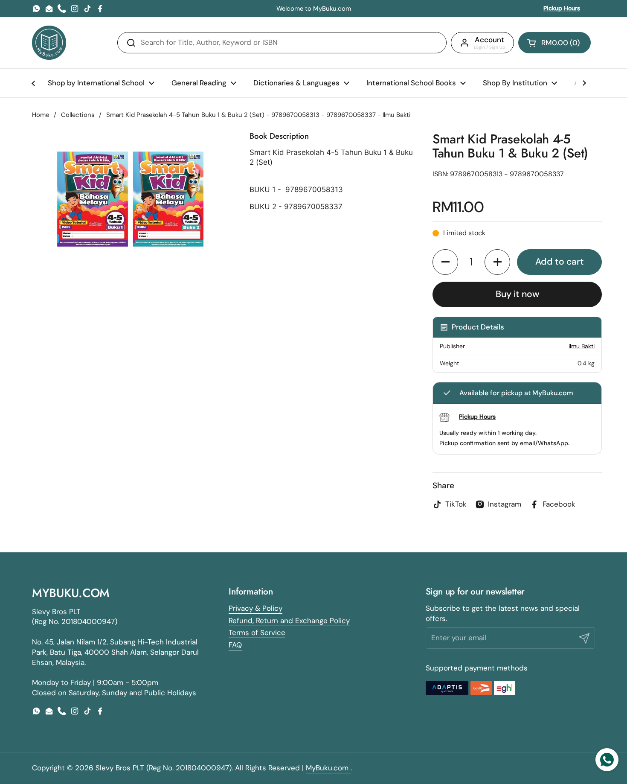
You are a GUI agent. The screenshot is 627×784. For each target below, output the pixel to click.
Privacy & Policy (255, 608)
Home (40, 115)
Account (489, 39)
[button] (554, 42)
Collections (77, 115)
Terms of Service (257, 632)
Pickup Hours (561, 8)
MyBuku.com (328, 767)
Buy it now (517, 294)
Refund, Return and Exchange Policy (289, 620)
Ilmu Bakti (582, 346)
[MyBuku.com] (49, 43)
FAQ (235, 645)
